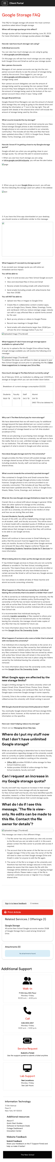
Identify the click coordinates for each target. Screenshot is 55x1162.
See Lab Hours (27, 1085)
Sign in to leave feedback (15, 903)
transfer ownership (18, 616)
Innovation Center (14, 1131)
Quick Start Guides (14, 1123)
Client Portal (16, 3)
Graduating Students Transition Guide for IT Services (27, 548)
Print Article (14, 912)
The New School (27, 1155)
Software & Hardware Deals (18, 1126)
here (47, 36)
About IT (10, 1121)
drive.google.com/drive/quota (16, 54)
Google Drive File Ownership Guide (23, 630)
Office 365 (9, 507)
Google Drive (26, 185)
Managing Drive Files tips (24, 728)
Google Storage (12, 925)
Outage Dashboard (15, 1128)
